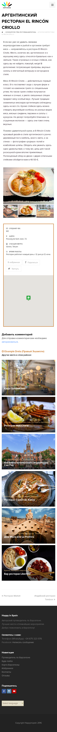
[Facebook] (4, 691)
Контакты (6, 672)
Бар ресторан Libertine (17, 574)
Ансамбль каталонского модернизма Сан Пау (26, 464)
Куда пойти (7, 661)
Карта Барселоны (10, 664)
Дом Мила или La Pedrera (19, 537)
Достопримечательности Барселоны (19, 459)
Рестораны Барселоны (40, 422)
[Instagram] (9, 691)
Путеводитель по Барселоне (16, 657)
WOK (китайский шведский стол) (17, 422)
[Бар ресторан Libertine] (28, 563)
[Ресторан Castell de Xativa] (28, 489)
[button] (28, 298)
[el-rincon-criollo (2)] (28, 185)
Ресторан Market (12, 596)
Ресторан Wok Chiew (16, 425)
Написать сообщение (23, 642)
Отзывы (6, 675)
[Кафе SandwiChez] (28, 377)
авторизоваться (10, 342)
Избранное (7, 668)
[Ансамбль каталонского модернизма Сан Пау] (28, 451)
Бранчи (7, 570)
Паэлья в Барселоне (12, 496)
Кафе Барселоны (33, 385)
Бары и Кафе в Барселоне (14, 385)
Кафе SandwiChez (14, 388)
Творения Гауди (41, 533)
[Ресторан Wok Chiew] (28, 414)
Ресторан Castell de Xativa (19, 500)
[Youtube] (14, 691)
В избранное (14, 262)
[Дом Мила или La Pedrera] (28, 526)
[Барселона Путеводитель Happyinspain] (7, 4)
